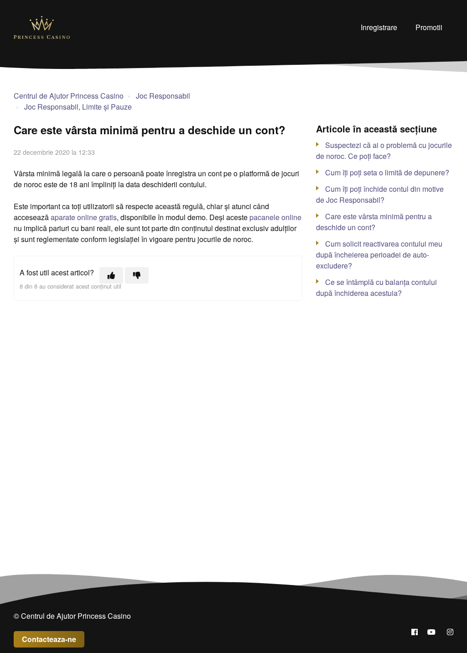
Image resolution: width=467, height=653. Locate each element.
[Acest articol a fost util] (111, 275)
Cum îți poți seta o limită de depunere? (387, 172)
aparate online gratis (84, 217)
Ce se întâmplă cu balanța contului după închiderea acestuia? (376, 287)
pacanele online (275, 217)
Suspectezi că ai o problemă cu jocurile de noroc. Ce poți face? (384, 150)
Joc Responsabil (163, 95)
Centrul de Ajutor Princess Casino (69, 95)
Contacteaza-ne (49, 639)
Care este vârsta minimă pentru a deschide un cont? (374, 221)
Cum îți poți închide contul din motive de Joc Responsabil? (380, 194)
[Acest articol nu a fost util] (137, 275)
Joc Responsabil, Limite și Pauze (78, 106)
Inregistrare (379, 27)
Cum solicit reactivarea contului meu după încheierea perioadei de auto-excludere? (379, 254)
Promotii (428, 27)
